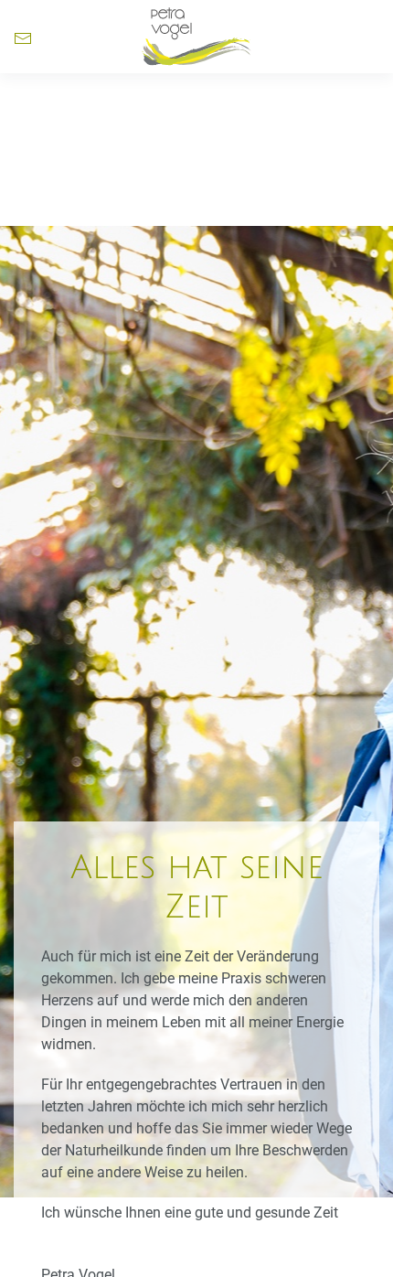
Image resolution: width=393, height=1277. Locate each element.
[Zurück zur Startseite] (196, 36)
